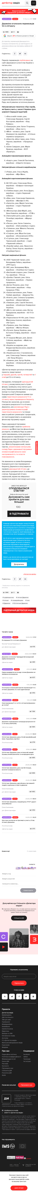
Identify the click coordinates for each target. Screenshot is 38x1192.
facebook (26, 1054)
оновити (32, 864)
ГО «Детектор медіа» (9, 1040)
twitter (25, 1057)
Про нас (6, 1051)
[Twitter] (20, 54)
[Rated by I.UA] (27, 1159)
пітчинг (6, 600)
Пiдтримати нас (26, 1085)
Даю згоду (19, 1188)
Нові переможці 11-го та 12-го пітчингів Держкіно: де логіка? (18, 704)
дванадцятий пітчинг (17, 469)
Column (15, 637)
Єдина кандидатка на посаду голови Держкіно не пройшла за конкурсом (18, 673)
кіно (28, 600)
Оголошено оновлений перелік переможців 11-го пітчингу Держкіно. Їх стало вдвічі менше (18, 688)
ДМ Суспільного (7, 1017)
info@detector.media (11, 1110)
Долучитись (19, 564)
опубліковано (24, 60)
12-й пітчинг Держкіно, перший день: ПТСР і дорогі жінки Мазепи (19, 803)
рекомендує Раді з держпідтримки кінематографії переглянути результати (15, 409)
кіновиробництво (17, 600)
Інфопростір (6, 654)
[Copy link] (25, 54)
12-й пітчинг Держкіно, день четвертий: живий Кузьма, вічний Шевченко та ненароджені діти (18, 753)
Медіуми (5, 1047)
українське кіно (9, 597)
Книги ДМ (5, 1061)
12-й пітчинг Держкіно (21, 603)
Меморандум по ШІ (9, 1059)
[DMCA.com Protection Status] (11, 1159)
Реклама (5, 1064)
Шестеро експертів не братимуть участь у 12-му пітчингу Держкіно (18, 821)
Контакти (5, 1066)
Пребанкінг (6, 1022)
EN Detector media (8, 1036)
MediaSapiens (6, 1015)
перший (6, 375)
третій (19, 375)
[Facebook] (15, 54)
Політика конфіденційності (11, 1057)
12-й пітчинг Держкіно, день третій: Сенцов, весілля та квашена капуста (16, 769)
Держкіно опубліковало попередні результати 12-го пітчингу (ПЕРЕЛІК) (18, 722)
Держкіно (7, 603)
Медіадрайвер (7, 1024)
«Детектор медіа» (29, 574)
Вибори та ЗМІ (7, 1033)
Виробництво (7, 19)
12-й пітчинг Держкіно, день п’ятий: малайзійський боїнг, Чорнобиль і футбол (19, 738)
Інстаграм (27, 1061)
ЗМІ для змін (6, 1020)
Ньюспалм (5, 1045)
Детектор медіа (7, 1013)
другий (13, 375)
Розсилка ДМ (7, 1073)
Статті (15, 734)
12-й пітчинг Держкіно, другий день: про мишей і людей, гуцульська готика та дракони (18, 784)
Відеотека (5, 1031)
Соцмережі (28, 1051)
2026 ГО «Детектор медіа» (13, 1113)
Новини (15, 19)
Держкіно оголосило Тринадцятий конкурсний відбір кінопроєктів (18, 658)
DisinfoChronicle (7, 1029)
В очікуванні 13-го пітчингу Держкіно (14, 640)
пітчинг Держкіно (23, 597)
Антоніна (5, 1038)
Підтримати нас (7, 1068)
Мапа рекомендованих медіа (12, 1043)
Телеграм (26, 1059)
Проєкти (6, 1009)
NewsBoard (6, 1026)
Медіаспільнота (7, 669)
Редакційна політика (9, 1054)
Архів (4, 1075)
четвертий (27, 375)
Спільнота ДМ (19, 918)
